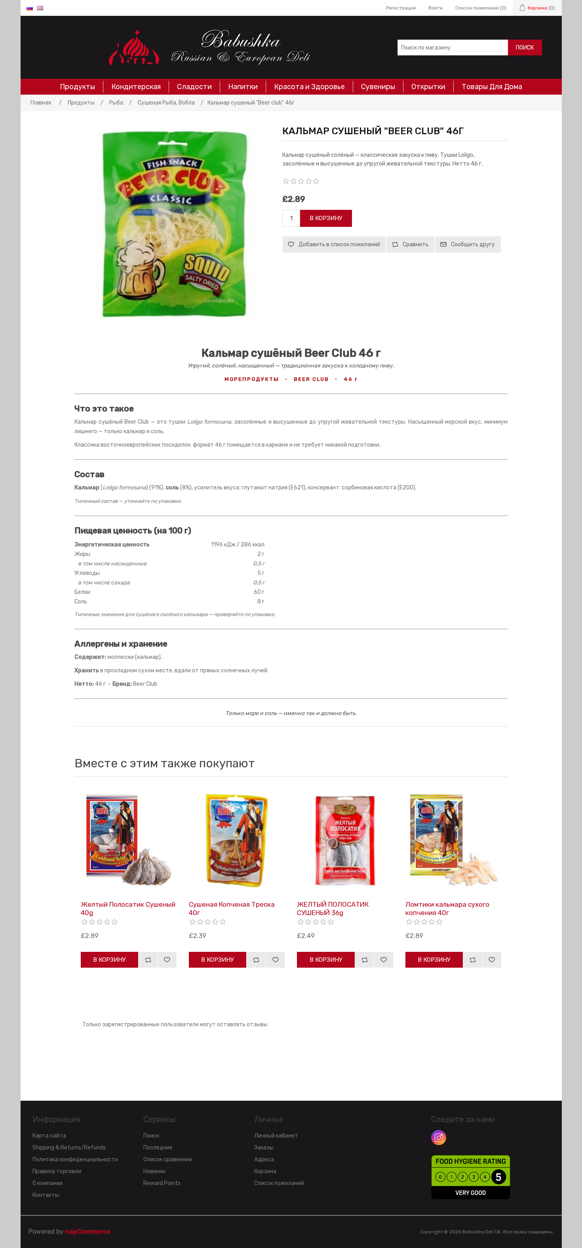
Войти (435, 8)
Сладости (194, 86)
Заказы (264, 1147)
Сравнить (415, 244)
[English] (40, 8)
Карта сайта (49, 1135)
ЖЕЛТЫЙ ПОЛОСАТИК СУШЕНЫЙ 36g (333, 908)
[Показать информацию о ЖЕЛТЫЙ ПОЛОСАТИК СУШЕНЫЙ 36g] (345, 840)
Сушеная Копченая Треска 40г (232, 908)
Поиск (525, 47)
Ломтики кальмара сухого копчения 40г (447, 908)
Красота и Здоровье (309, 86)
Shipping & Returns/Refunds (69, 1147)
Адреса (264, 1159)
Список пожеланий (279, 1183)
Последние (158, 1147)
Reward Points (162, 1183)
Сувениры (378, 86)
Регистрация (401, 8)
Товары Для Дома (492, 86)
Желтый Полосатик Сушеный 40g (128, 908)
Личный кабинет (276, 1135)
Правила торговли (56, 1171)
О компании (47, 1183)
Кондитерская (136, 86)
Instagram (438, 1137)
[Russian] (29, 8)
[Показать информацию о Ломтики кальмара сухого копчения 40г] (453, 840)
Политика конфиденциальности (75, 1159)
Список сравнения (167, 1159)
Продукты (77, 86)
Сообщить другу (473, 244)
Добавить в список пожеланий (339, 244)
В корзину (326, 218)
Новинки (154, 1171)
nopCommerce (87, 1231)
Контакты (45, 1195)
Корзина (265, 1171)
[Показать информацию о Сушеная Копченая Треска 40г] (237, 840)
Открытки (428, 86)
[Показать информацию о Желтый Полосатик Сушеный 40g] (129, 840)
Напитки (243, 86)
